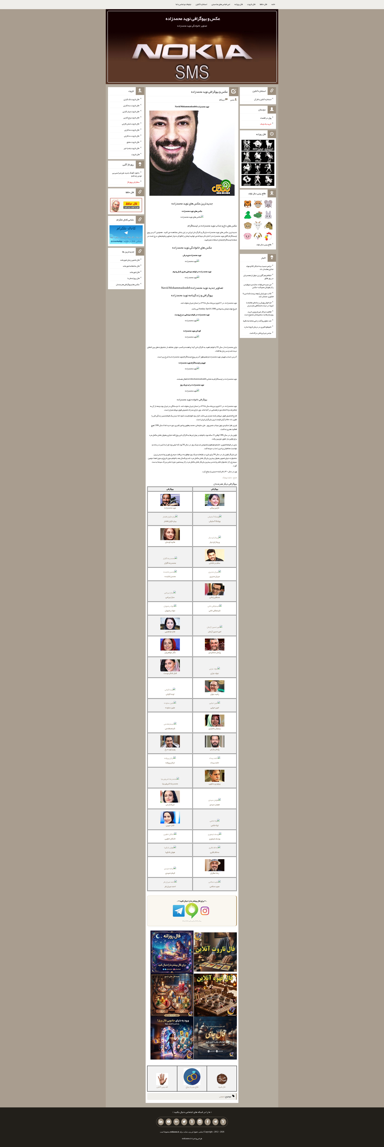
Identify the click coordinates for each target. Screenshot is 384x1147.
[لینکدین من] (161, 1122)
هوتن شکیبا (170, 852)
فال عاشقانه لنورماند (131, 266)
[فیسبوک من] (208, 1122)
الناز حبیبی (170, 825)
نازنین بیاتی (214, 508)
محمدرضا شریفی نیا (170, 783)
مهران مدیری (215, 576)
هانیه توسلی (170, 542)
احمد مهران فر (170, 886)
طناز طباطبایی (170, 631)
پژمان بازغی (214, 749)
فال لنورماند (135, 272)
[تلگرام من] (215, 1122)
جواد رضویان (170, 610)
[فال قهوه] (215, 996)
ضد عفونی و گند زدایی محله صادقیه (257, 321)
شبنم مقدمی (170, 728)
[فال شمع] (172, 996)
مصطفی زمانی (214, 597)
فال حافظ (263, 4)
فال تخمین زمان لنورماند (130, 260)
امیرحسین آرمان (214, 631)
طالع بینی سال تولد (263, 244)
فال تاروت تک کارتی (132, 99)
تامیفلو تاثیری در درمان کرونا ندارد (257, 327)
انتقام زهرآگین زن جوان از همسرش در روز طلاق (258, 276)
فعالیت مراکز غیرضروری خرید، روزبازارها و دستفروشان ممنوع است (258, 313)
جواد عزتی (214, 673)
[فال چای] (215, 1039)
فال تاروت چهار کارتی (131, 111)
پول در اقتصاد (265, 118)
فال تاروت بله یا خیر (132, 148)
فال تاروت (251, 4)
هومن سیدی (215, 804)
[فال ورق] (172, 1039)
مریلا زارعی (170, 804)
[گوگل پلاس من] (176, 1122)
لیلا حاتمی (214, 825)
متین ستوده (170, 707)
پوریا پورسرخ (170, 749)
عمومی (222, 1096)
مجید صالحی (214, 886)
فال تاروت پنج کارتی (131, 117)
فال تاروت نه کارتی (132, 130)
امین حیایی (214, 707)
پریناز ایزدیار (215, 542)
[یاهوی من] (223, 1122)
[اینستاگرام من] (200, 1122)
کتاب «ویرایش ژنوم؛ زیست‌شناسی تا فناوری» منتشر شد (258, 294)
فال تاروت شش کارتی (131, 124)
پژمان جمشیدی (214, 652)
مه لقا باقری (214, 852)
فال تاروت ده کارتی (132, 136)
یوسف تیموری (214, 839)
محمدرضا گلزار (170, 563)
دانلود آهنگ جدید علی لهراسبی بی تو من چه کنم (127, 174)
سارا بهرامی (170, 597)
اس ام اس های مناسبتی (221, 4)
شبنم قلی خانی (214, 610)
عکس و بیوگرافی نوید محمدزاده (193, 18)
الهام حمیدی (170, 873)
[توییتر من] (184, 1122)
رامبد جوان (214, 694)
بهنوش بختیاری (214, 728)
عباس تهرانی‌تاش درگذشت (260, 333)
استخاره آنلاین (201, 4)
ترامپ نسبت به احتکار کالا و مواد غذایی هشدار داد (259, 267)
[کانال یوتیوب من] (169, 1122)
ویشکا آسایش (214, 521)
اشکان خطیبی (170, 839)
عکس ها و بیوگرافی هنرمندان (128, 284)
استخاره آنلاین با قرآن (262, 99)
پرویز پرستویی (214, 783)
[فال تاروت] (215, 953)
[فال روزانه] (172, 953)
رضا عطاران (214, 873)
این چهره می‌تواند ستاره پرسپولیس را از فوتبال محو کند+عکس (258, 285)
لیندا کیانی (170, 694)
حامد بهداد (214, 762)
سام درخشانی (214, 563)
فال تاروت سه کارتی (131, 105)
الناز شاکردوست (170, 673)
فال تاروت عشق (133, 142)
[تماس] (192, 1122)
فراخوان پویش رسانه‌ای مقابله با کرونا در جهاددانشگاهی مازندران (259, 304)
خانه (273, 4)
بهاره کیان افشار (170, 521)
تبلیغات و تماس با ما (183, 4)
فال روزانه (238, 4)
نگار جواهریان (170, 652)
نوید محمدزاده (170, 508)
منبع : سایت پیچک (229, 477)
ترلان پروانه (170, 762)
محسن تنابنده (170, 576)
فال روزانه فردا (133, 278)
